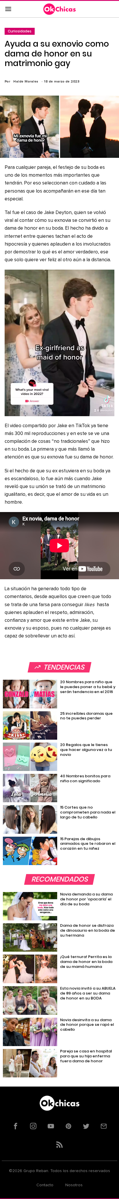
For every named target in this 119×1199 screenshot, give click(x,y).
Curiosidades (19, 31)
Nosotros (74, 1185)
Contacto (44, 1185)
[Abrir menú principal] (8, 9)
